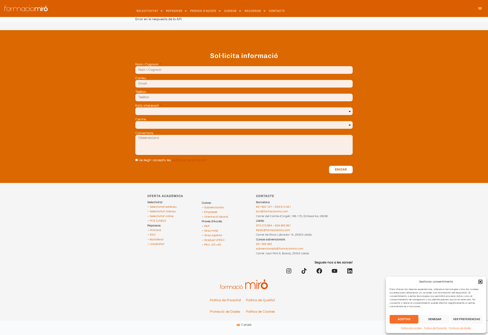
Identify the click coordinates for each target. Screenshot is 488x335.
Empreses (211, 212)
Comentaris (144, 133)
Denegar (434, 319)
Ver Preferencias (466, 319)
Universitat (157, 244)
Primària (155, 230)
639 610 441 (283, 206)
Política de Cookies (260, 311)
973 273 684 (264, 225)
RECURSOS (253, 11)
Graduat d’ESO (214, 240)
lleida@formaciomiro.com (273, 230)
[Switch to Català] (480, 8)
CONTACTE (277, 11)
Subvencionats (214, 207)
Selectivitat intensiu (163, 211)
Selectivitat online (161, 216)
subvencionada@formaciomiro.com (280, 248)
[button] (480, 282)
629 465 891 (283, 225)
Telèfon (141, 92)
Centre (141, 119)
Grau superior (213, 235)
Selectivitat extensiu (163, 206)
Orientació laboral (216, 216)
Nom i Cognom (147, 64)
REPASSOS (174, 11)
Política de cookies (411, 328)
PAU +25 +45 (212, 244)
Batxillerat (157, 239)
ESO (153, 234)
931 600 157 (264, 206)
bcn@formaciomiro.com (272, 211)
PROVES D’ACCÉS (203, 11)
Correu (141, 78)
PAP (207, 226)
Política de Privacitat (435, 328)
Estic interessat (147, 105)
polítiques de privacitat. (189, 160)
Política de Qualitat (260, 300)
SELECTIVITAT (147, 11)
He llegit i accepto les (173, 160)
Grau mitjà (211, 230)
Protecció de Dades (460, 328)
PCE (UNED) (158, 220)
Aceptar (404, 319)
